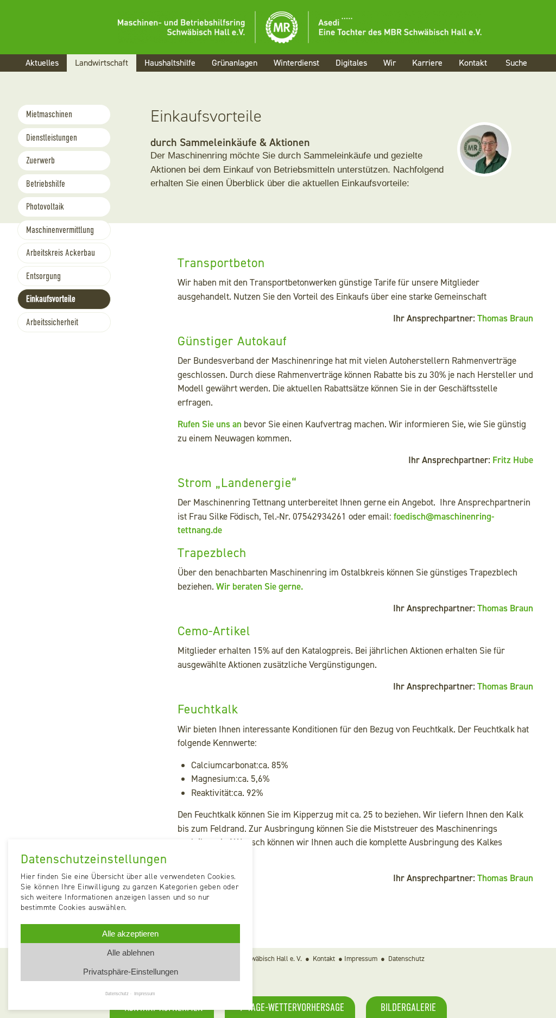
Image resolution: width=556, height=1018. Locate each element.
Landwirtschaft (101, 62)
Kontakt (473, 62)
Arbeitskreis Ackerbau (60, 252)
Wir (389, 62)
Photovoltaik (45, 206)
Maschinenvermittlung (60, 230)
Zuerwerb (40, 160)
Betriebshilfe (45, 183)
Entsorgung (43, 276)
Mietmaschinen (49, 114)
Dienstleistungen (51, 137)
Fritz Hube (512, 460)
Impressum (360, 958)
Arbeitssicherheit (52, 322)
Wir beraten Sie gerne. (259, 586)
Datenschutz (406, 958)
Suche (516, 62)
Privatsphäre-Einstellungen (130, 971)
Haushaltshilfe (169, 62)
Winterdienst (296, 62)
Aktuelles (42, 62)
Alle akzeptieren (130, 933)
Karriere (427, 62)
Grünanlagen (234, 62)
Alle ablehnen (130, 952)
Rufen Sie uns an (210, 424)
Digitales (351, 62)
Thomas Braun (505, 318)
